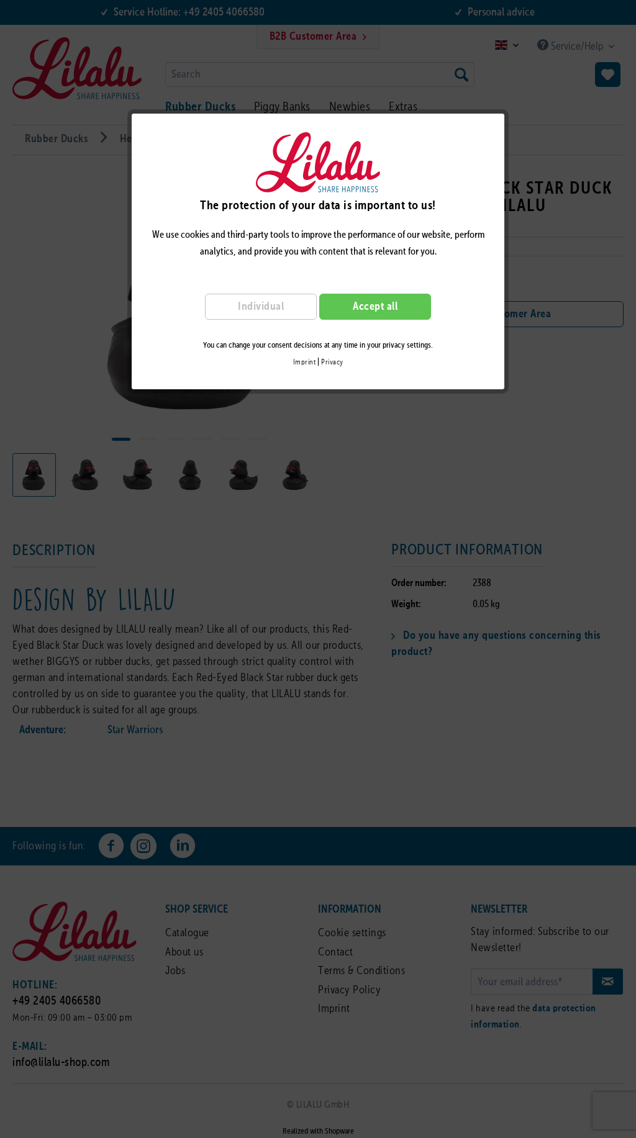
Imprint (304, 362)
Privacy (332, 362)
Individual (261, 306)
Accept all (375, 306)
